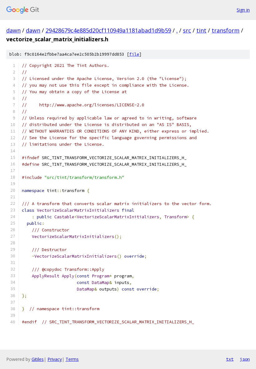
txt (230, 359)
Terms (72, 359)
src (187, 30)
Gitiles (38, 359)
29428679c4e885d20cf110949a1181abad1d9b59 (108, 30)
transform (225, 30)
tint (201, 30)
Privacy (54, 359)
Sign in (243, 10)
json (245, 359)
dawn (13, 30)
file (134, 54)
